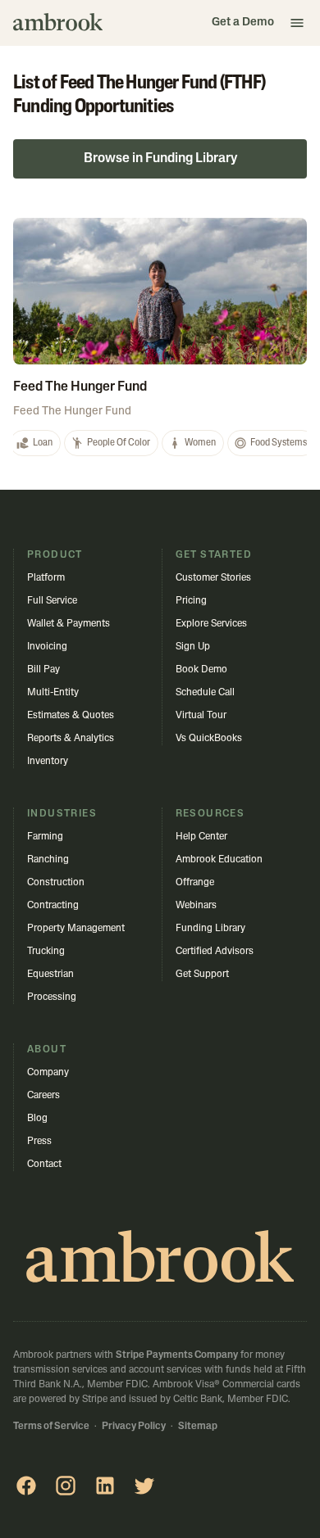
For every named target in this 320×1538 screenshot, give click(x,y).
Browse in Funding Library (160, 158)
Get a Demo (243, 22)
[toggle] (297, 23)
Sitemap (197, 1427)
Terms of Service (51, 1427)
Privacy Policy (134, 1427)
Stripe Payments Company (177, 1355)
